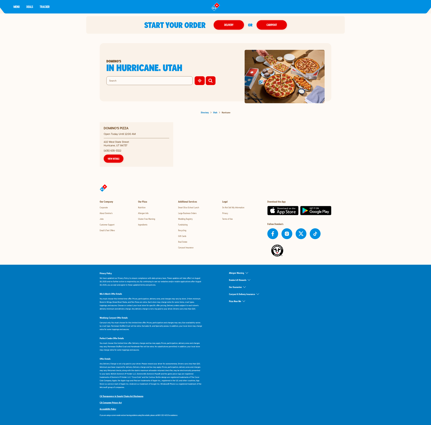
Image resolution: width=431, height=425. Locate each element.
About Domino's (106, 213)
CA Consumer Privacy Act (111, 402)
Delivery (228, 25)
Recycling (182, 230)
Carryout (272, 25)
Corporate (104, 207)
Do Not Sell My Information (233, 207)
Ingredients (142, 224)
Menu (16, 7)
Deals (29, 7)
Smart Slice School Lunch (188, 207)
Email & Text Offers (107, 230)
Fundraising (183, 224)
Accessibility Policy (108, 409)
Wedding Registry (185, 218)
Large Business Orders (187, 213)
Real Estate (182, 241)
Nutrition (141, 207)
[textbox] (151, 415)
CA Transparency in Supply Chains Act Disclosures (121, 396)
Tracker (45, 7)
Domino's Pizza (116, 128)
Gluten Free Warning (146, 218)
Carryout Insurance (185, 247)
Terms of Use (227, 218)
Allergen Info (143, 213)
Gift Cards (182, 236)
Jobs (102, 218)
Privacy (225, 213)
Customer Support (107, 224)
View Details (113, 158)
